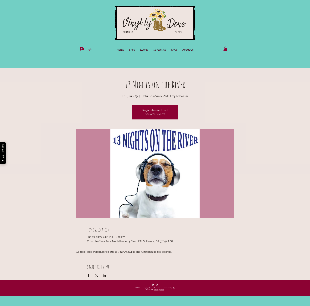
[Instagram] (157, 284)
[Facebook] (152, 284)
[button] (225, 49)
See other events (155, 114)
